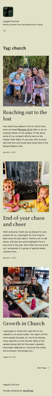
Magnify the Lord (11, 21)
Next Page (43, 368)
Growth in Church (24, 323)
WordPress (28, 390)
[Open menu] (4, 30)
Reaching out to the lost (25, 115)
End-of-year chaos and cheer (23, 221)
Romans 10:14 (25, 129)
